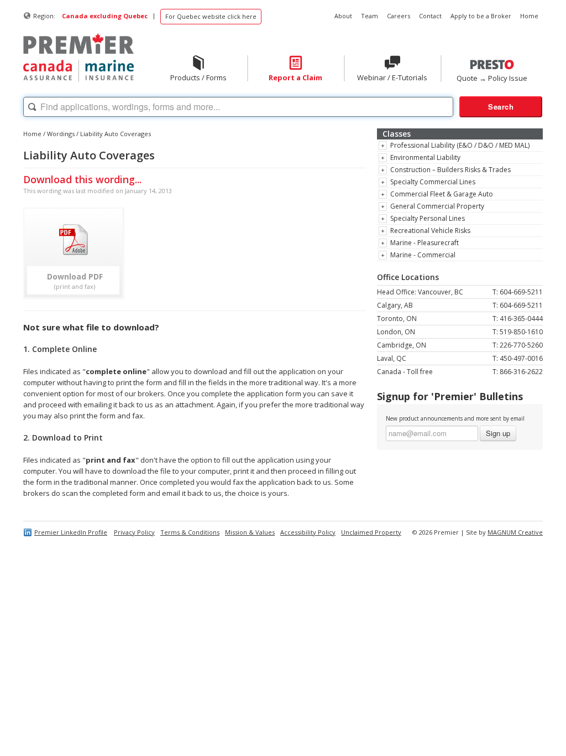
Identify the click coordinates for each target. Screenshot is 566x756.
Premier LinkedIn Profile (70, 532)
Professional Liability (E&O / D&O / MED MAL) (460, 145)
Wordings (61, 134)
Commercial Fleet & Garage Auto (441, 194)
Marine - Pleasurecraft (424, 242)
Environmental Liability (425, 157)
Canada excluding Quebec (105, 16)
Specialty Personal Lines (427, 218)
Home (32, 134)
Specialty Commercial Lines (432, 182)
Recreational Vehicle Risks (430, 230)
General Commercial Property (437, 206)
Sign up (498, 433)
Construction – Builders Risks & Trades (450, 169)
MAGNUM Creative (515, 532)
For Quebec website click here (210, 16)
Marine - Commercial (422, 255)
